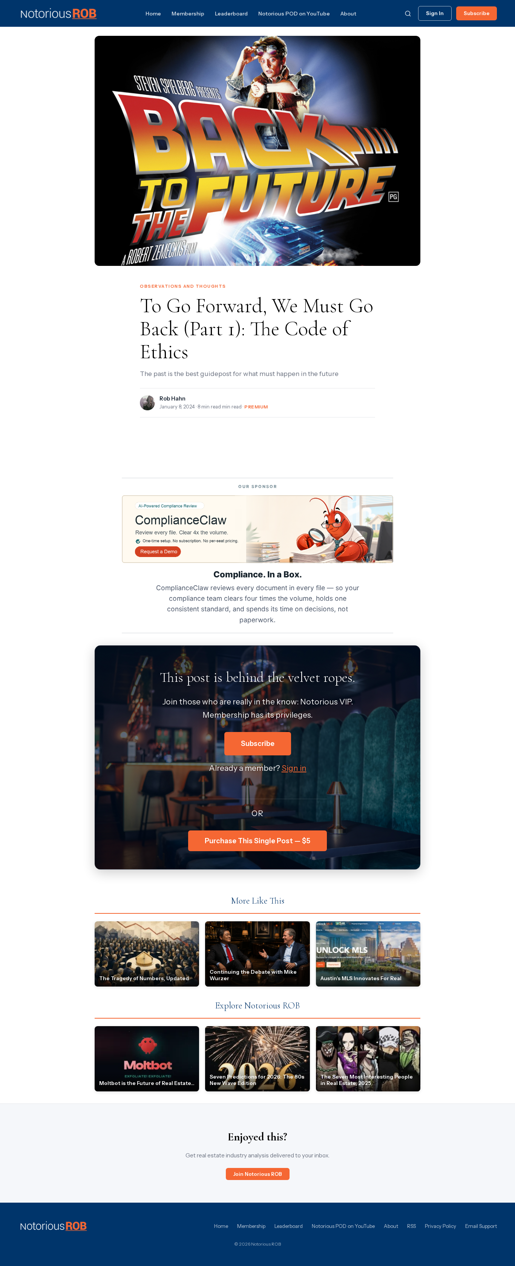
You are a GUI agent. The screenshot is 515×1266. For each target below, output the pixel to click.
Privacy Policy (440, 1226)
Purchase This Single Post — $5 (257, 840)
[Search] (408, 13)
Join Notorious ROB (257, 1174)
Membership (188, 13)
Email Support (481, 1226)
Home (153, 13)
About (348, 13)
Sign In (435, 13)
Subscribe (476, 13)
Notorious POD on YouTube (294, 13)
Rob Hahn (172, 398)
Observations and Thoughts (183, 286)
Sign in (294, 768)
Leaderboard (231, 13)
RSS (411, 1226)
